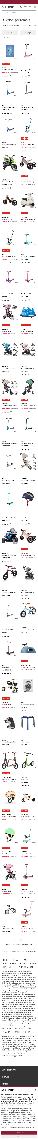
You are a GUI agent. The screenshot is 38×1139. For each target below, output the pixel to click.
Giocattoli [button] (6, 951)
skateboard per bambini (18, 1018)
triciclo (15, 987)
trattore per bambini (8, 981)
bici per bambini (27, 979)
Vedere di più (19, 940)
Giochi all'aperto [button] (17, 951)
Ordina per (28, 33)
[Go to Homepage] (8, 7)
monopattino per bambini (27, 981)
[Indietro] (3, 20)
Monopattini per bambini (11, 25)
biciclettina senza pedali (28, 987)
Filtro (8, 33)
